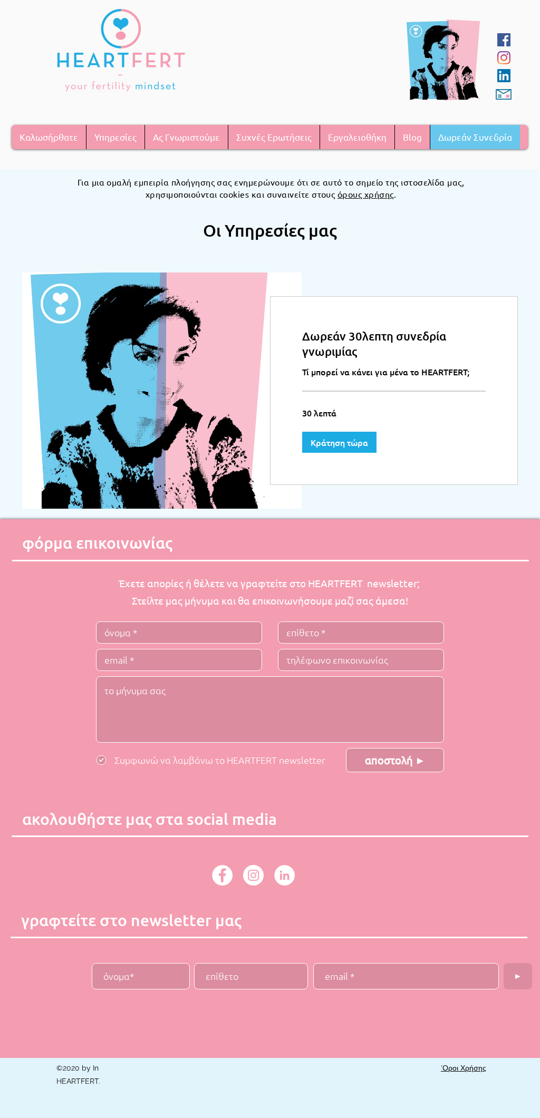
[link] (394, 343)
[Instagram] (503, 57)
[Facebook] (503, 39)
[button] (115, 137)
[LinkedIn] (503, 75)
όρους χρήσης (366, 194)
